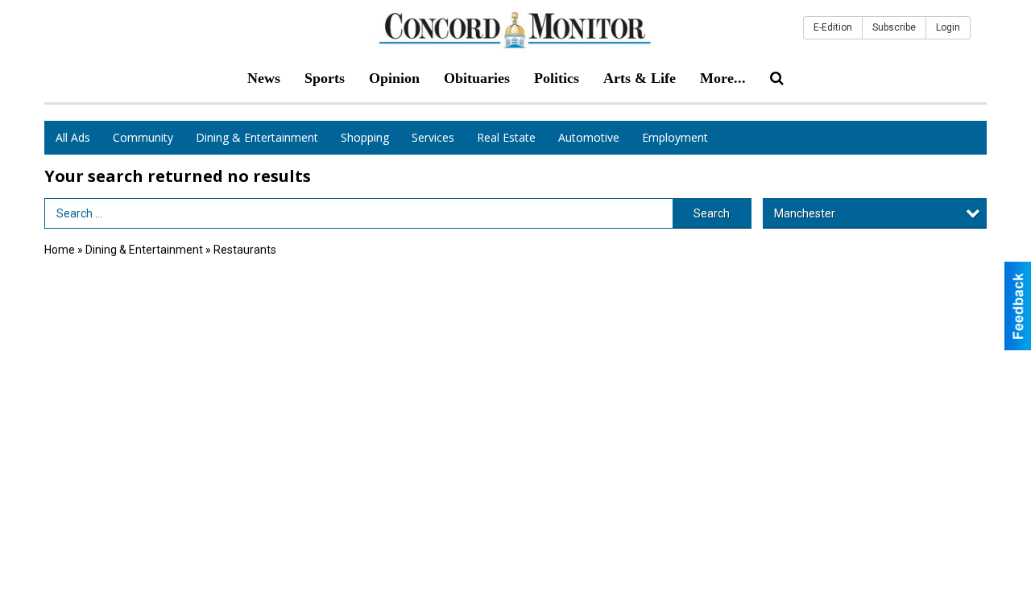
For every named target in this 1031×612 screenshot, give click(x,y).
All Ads (73, 137)
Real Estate (506, 137)
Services (433, 137)
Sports (324, 78)
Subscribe (894, 27)
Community (143, 137)
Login (948, 27)
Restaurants (244, 249)
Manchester (804, 213)
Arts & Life (639, 78)
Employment (675, 137)
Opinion (394, 78)
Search (712, 213)
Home (59, 249)
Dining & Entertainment (257, 137)
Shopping (365, 137)
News (263, 78)
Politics (556, 78)
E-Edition (833, 27)
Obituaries (477, 78)
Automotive (588, 137)
